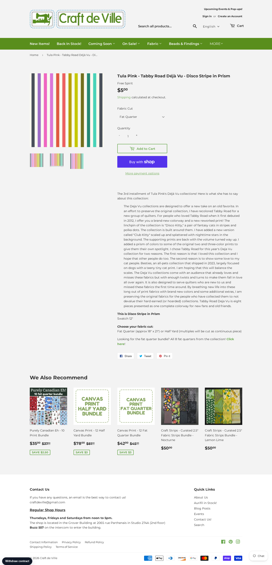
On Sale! (129, 44)
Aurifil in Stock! (205, 503)
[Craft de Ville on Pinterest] (230, 542)
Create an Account (230, 16)
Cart (240, 26)
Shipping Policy (41, 546)
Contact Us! (202, 519)
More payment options (142, 173)
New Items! (40, 44)
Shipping (124, 97)
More (215, 44)
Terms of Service (67, 546)
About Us (201, 497)
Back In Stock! (69, 44)
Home (34, 55)
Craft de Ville (48, 558)
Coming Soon (100, 44)
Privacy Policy (71, 542)
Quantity (123, 128)
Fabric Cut (125, 108)
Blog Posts (202, 508)
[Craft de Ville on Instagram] (238, 542)
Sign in (207, 16)
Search (199, 525)
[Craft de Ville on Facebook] (223, 542)
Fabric (153, 44)
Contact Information (44, 542)
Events (199, 514)
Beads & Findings (184, 44)
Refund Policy (94, 542)
